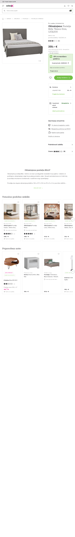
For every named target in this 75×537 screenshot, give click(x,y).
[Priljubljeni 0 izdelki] (68, 5)
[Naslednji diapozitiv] (73, 219)
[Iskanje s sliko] (70, 10)
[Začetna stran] (3, 18)
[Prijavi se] (65, 5)
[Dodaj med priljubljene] (50, 78)
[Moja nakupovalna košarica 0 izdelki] (72, 5)
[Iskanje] (4, 10)
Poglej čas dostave (58, 94)
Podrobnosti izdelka (55, 144)
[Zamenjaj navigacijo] (3, 5)
